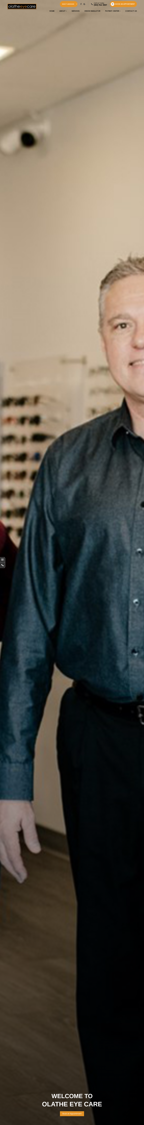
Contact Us (131, 11)
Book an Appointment (72, 1113)
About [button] (62, 11)
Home (51, 11)
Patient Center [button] (112, 11)
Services (76, 11)
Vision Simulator (92, 11)
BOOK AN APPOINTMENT (125, 4)
